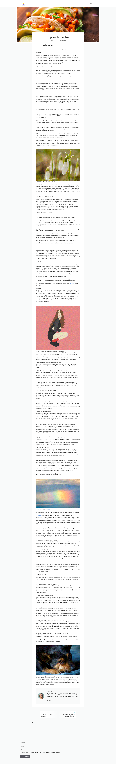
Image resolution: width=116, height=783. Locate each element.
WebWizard (63, 40)
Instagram (49, 509)
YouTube (71, 283)
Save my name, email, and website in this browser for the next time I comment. (41, 752)
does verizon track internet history (69, 715)
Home (91, 3)
